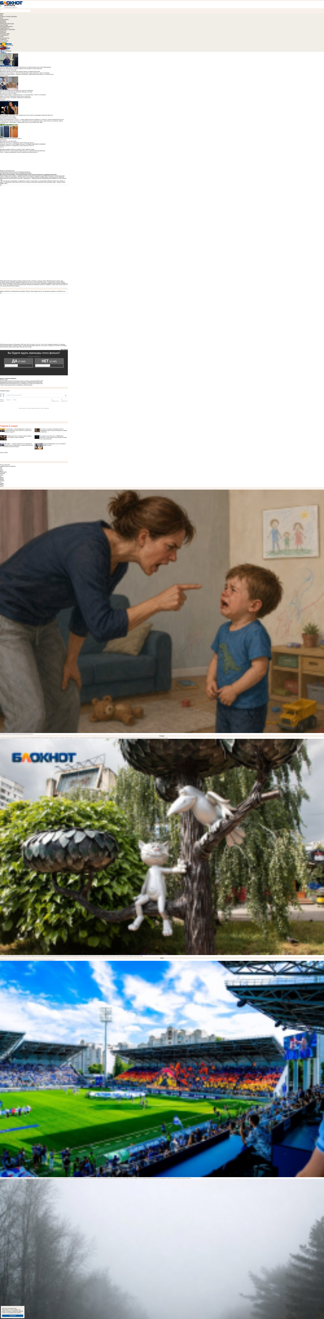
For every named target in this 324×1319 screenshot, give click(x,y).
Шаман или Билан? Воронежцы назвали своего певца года (15, 96)
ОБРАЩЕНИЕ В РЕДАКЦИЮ (7, 29)
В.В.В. (1, 18)
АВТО (1, 15)
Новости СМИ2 (4, 452)
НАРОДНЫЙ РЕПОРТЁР (6, 26)
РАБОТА (9, 44)
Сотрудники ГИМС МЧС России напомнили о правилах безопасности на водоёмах (48, 737)
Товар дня (2, 123)
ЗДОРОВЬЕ (3, 21)
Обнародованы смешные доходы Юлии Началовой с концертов (16, 382)
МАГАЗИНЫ (8, 51)
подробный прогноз (5, 466)
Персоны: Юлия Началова (25, 385)
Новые (2, 400)
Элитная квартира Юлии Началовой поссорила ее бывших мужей (16, 381)
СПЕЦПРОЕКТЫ (4, 35)
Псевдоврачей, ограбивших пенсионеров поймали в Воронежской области (175, 1178)
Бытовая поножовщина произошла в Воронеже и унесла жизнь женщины (114, 1178)
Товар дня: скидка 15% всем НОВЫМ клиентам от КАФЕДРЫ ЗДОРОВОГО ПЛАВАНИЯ (22, 144)
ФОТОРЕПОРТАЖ (4, 38)
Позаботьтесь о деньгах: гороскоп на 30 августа (12, 959)
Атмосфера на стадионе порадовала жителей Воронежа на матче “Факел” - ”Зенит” (19, 1178)
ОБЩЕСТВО (3, 31)
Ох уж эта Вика (4, 75)
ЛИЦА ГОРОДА (4, 25)
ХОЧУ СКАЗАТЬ (4, 41)
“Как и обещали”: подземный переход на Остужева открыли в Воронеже (54, 1178)
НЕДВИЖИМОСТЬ (5, 28)
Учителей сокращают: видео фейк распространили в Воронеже (15, 737)
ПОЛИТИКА (3, 32)
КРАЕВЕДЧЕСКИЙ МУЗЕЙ (7, 23)
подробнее (13, 466)
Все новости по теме (5, 70)
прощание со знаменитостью (57, 291)
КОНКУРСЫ (3, 22)
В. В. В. (2, 147)
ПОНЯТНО (12, 1315)
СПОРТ (2, 36)
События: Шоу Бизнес (5, 385)
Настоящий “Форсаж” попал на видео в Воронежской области (84, 1178)
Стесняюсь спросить (5, 100)
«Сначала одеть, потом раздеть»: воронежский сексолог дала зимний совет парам (21, 122)
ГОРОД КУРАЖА (4, 19)
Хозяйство (2, 99)
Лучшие (8, 400)
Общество (2, 170)
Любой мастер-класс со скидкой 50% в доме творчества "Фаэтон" (17, 142)
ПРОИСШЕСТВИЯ (4, 33)
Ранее (14, 400)
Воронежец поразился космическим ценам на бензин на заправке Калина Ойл (20, 71)
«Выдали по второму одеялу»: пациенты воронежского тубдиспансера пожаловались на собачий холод (26, 74)
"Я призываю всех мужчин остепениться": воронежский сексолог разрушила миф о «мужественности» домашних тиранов (31, 121)
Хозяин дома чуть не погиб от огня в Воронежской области (79, 737)
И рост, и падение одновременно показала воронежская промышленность (39, 959)
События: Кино (15, 385)
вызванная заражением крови (17, 282)
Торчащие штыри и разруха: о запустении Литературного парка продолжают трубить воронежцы (24, 73)
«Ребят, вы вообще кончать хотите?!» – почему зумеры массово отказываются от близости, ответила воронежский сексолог (32, 119)
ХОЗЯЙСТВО (3, 39)
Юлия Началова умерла (13, 286)
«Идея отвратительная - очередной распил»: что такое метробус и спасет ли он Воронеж (23, 94)
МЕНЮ (2, 13)
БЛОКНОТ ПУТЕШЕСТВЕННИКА (8, 16)
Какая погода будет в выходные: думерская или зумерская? (15, 97)
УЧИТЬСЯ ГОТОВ (8, 45)
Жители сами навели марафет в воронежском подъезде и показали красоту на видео (150, 737)
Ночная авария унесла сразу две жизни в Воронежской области (145, 1178)
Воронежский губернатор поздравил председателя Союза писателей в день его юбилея (112, 737)
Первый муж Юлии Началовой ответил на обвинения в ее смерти (16, 383)
